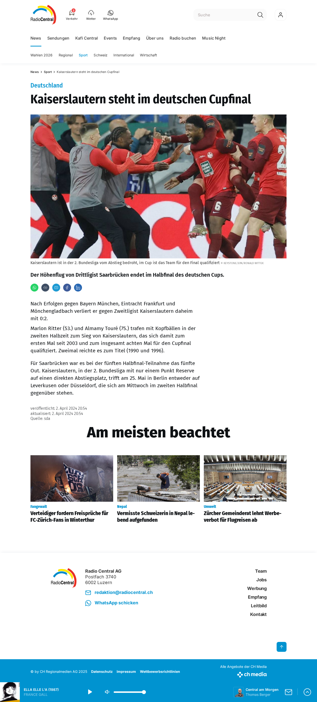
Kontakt (258, 614)
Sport (83, 55)
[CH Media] (243, 674)
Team (261, 571)
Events (110, 38)
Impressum (126, 671)
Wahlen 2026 (41, 55)
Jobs (261, 579)
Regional (66, 55)
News (35, 38)
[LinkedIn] (78, 288)
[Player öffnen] (307, 692)
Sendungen (58, 38)
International (123, 55)
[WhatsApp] (34, 288)
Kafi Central (86, 38)
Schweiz (100, 55)
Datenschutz (102, 671)
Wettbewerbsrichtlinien (160, 671)
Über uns (155, 38)
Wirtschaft (148, 55)
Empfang (131, 38)
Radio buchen (183, 38)
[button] (110, 15)
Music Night (213, 38)
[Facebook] (67, 288)
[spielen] (90, 692)
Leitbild (259, 605)
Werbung (257, 588)
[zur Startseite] (43, 15)
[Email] (56, 288)
